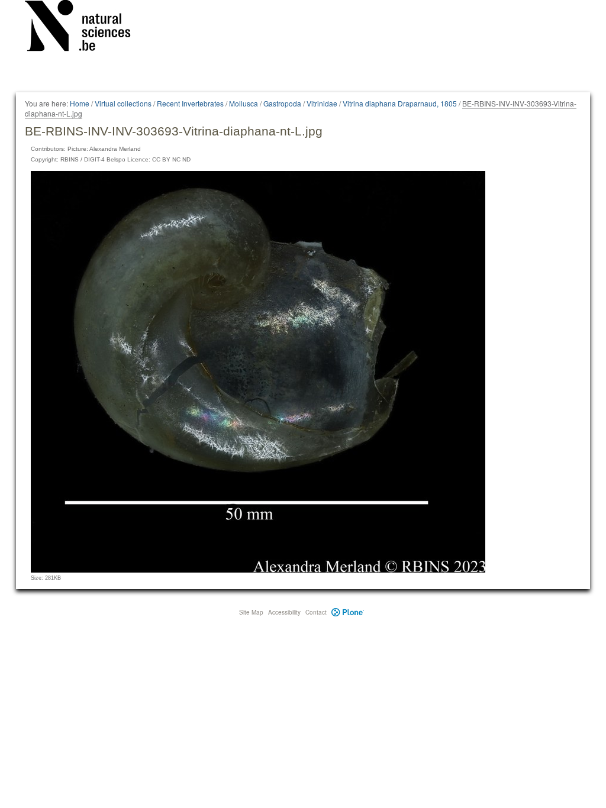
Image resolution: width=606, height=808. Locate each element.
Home (79, 103)
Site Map (251, 612)
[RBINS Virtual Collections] (85, 28)
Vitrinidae (322, 103)
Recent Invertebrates (190, 103)
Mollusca (243, 103)
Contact (316, 612)
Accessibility (284, 612)
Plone (348, 612)
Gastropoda (282, 103)
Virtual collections (123, 103)
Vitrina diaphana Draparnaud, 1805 (400, 103)
